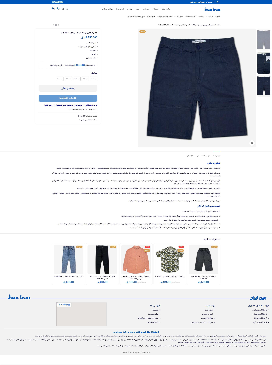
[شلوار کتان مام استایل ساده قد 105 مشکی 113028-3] (102, 259)
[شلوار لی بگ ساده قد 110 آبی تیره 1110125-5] (68, 259)
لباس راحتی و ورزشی (207, 25)
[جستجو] (63, 9)
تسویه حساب (207, 314)
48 (58, 78)
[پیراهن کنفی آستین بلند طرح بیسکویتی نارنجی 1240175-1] (136, 259)
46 (67, 78)
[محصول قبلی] (58, 25)
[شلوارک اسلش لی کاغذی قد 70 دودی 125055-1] (203, 259)
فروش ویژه (82, 120)
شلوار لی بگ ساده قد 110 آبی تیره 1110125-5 (68, 276)
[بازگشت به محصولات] (56, 25)
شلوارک (195, 25)
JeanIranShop (127, 353)
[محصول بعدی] (53, 25)
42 (84, 78)
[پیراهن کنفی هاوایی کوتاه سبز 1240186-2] (170, 259)
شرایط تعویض (207, 318)
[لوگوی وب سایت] (212, 9)
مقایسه (155, 310)
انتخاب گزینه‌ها (68, 98)
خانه (218, 25)
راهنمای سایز (68, 88)
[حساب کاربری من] (67, 9)
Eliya (143, 353)
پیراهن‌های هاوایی (164, 201)
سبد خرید (209, 310)
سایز (94, 73)
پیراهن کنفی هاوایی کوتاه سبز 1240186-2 (169, 276)
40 (92, 78)
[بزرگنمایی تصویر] (252, 143)
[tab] (216, 155)
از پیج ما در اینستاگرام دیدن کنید (201, 2)
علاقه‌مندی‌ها (153, 314)
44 (75, 78)
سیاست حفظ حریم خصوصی (202, 322)
